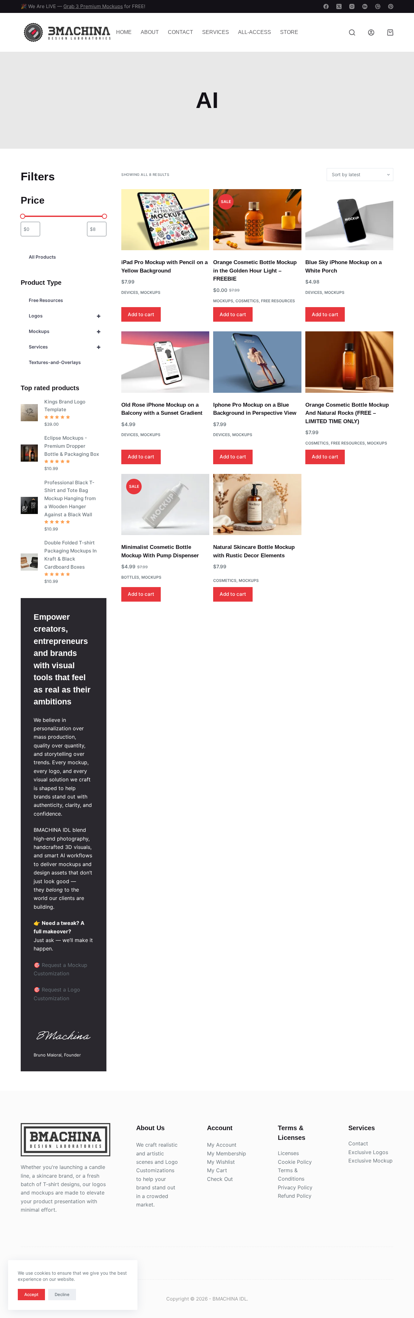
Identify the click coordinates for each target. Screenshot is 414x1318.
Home (124, 32)
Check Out (220, 1179)
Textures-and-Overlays (55, 362)
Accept (31, 1294)
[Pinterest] (390, 6)
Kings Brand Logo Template (64, 406)
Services (215, 32)
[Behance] (364, 6)
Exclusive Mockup (370, 1160)
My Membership (226, 1153)
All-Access (254, 32)
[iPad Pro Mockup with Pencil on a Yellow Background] (165, 219)
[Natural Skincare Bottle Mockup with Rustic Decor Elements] (257, 504)
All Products (42, 257)
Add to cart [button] (141, 314)
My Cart (217, 1170)
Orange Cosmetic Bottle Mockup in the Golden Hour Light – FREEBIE (255, 270)
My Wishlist (221, 1162)
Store (289, 32)
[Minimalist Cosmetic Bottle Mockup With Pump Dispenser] (165, 504)
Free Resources (278, 300)
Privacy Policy (295, 1187)
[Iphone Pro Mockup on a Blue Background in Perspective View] (257, 361)
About (150, 32)
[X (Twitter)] (339, 6)
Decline (62, 1294)
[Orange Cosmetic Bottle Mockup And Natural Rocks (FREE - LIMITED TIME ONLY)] (349, 361)
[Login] (371, 32)
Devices (129, 292)
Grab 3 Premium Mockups (93, 6)
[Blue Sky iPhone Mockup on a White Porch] (349, 219)
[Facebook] (326, 6)
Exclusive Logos (368, 1152)
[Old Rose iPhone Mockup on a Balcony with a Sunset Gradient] (165, 361)
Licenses (288, 1153)
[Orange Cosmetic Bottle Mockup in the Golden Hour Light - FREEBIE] (257, 219)
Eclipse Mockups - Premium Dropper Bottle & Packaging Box (71, 446)
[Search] (352, 32)
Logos (65, 316)
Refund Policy (294, 1196)
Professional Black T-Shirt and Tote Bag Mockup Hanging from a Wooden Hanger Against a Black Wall (70, 498)
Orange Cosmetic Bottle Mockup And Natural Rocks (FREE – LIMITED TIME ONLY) (347, 413)
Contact (180, 32)
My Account (221, 1144)
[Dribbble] (377, 6)
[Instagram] (351, 6)
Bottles (130, 577)
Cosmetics (247, 300)
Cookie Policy (295, 1162)
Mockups (150, 292)
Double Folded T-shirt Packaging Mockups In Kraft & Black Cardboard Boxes (70, 555)
